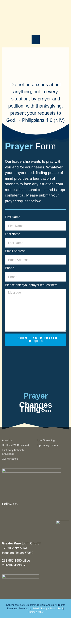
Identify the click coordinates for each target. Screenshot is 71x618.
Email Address (15, 251)
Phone (9, 268)
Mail (60, 608)
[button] (36, 39)
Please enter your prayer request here (31, 285)
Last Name (12, 234)
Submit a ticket (35, 612)
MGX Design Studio (45, 608)
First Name (12, 217)
